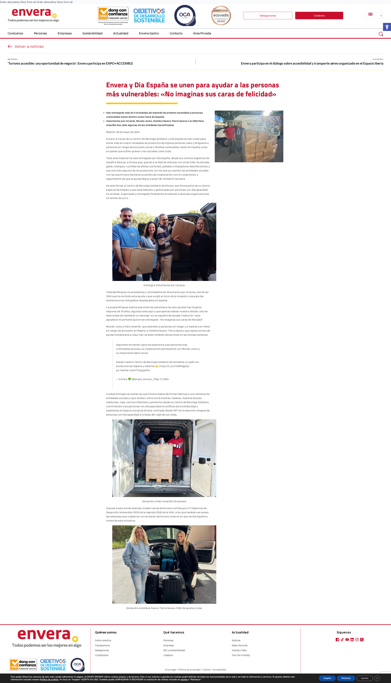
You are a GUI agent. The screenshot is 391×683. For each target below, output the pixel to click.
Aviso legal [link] (170, 669)
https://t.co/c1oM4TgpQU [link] (174, 366)
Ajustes (364, 678)
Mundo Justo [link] (114, 326)
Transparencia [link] (102, 645)
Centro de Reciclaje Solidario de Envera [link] (150, 185)
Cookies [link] (206, 669)
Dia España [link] (177, 138)
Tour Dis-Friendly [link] (241, 655)
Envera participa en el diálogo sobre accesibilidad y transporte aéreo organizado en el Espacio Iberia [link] (312, 63)
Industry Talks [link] (239, 650)
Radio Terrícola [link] (239, 645)
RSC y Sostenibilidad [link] (174, 650)
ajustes (184, 679)
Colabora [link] (168, 655)
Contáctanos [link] (101, 655)
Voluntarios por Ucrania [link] (180, 292)
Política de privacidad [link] (189, 669)
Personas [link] (168, 640)
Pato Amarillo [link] (133, 326)
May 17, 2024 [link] (161, 379)
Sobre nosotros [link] (103, 640)
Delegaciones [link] (102, 650)
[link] (387, 27)
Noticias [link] (236, 640)
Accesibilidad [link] (219, 669)
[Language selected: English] (364, 16)
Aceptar (327, 678)
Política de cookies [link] (49, 679)
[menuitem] (21, 33)
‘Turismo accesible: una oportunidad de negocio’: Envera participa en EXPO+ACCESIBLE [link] (70, 63)
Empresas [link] (168, 645)
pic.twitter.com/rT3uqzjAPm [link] (133, 370)
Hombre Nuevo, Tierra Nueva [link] (166, 330)
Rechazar (346, 678)
